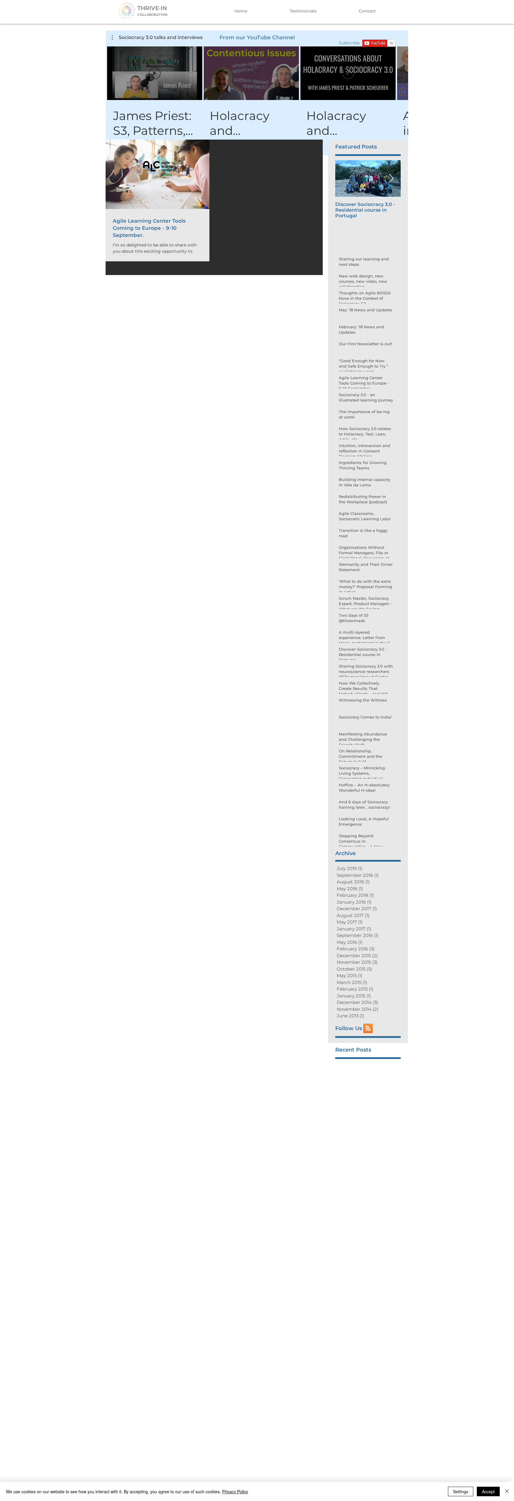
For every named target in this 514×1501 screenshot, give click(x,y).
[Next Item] (391, 178)
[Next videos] (400, 72)
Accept (488, 1491)
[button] (157, 37)
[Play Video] (155, 73)
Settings (460, 1491)
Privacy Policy (235, 1491)
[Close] (506, 1491)
